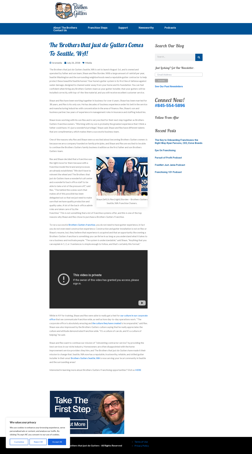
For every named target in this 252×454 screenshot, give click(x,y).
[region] (38, 433)
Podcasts (170, 27)
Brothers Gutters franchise (81, 224)
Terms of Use (141, 441)
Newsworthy (146, 27)
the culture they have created (106, 323)
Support (123, 27)
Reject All (38, 442)
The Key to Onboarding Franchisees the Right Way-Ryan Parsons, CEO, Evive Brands (178, 141)
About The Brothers (65, 27)
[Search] (199, 57)
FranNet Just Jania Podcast (170, 165)
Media (88, 62)
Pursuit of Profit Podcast (168, 157)
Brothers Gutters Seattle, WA (85, 358)
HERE (138, 369)
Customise (19, 442)
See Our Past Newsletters (169, 86)
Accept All (57, 442)
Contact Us (60, 30)
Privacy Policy (141, 445)
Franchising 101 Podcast (168, 172)
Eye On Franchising (165, 150)
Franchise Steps (97, 27)
